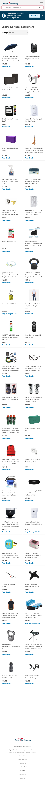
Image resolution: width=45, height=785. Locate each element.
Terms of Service (22, 759)
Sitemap (22, 778)
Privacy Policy (22, 756)
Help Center (22, 763)
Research (22, 770)
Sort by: (5, 32)
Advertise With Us (22, 767)
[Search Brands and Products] (40, 7)
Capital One (22, 774)
